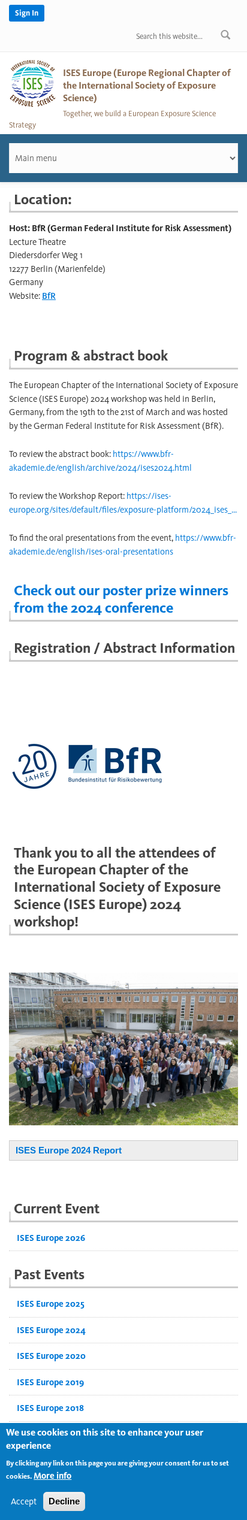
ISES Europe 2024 (51, 1330)
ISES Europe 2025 (51, 1303)
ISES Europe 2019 (50, 1382)
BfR (49, 295)
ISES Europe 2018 (50, 1408)
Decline (64, 1501)
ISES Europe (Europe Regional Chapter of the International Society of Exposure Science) (147, 85)
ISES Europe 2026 (51, 1238)
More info (52, 1475)
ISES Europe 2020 (51, 1356)
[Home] (33, 82)
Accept (24, 1501)
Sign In (26, 12)
